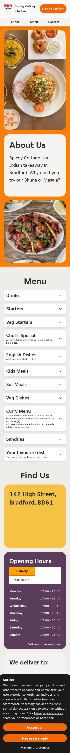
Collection (22, 580)
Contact (54, 22)
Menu (34, 22)
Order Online (53, 8)
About (14, 22)
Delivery (22, 571)
